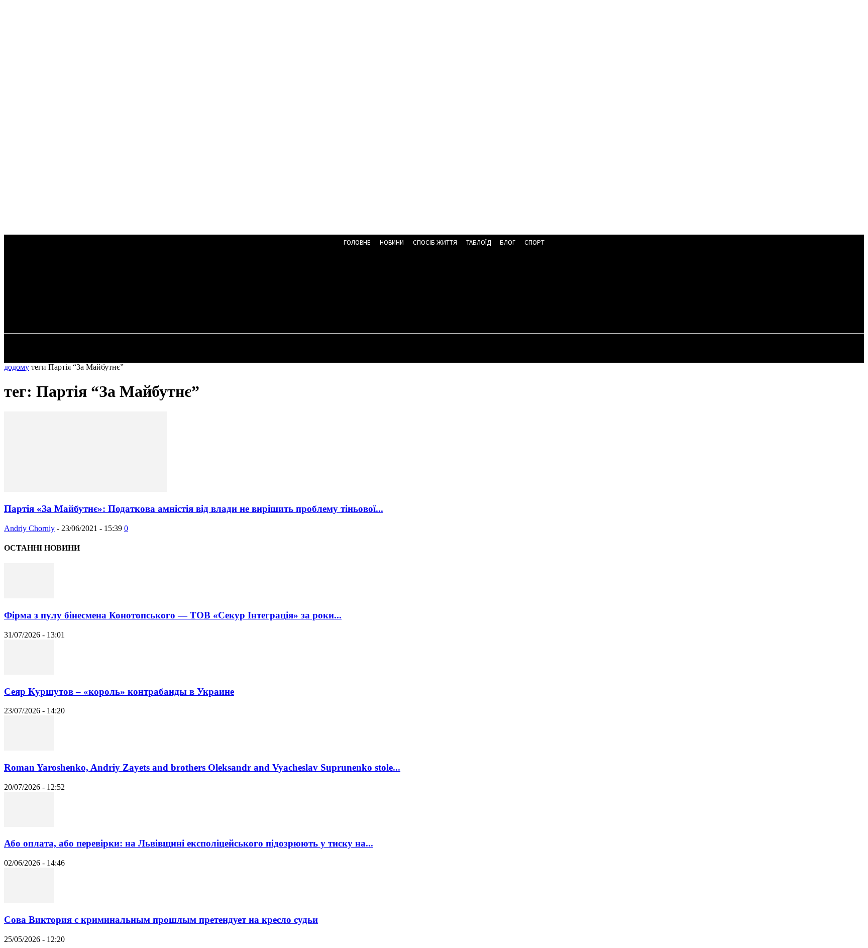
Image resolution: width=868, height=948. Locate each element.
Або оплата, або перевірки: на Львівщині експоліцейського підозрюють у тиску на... (188, 843)
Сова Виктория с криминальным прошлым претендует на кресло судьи (161, 919)
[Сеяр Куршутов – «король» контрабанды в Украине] (29, 672)
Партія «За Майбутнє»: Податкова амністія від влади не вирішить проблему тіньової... (193, 508)
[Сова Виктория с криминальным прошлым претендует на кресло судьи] (29, 900)
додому (16, 367)
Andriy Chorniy (29, 528)
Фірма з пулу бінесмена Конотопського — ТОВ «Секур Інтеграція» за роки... (173, 615)
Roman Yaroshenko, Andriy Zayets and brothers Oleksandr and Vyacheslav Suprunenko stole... (202, 767)
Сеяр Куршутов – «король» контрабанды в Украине (119, 691)
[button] (263, 292)
